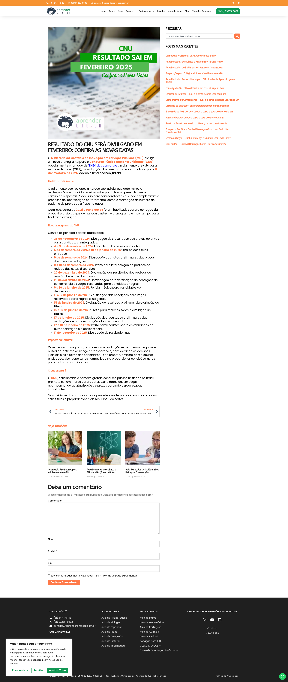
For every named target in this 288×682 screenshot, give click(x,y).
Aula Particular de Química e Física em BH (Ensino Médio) (101, 471)
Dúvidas (161, 11)
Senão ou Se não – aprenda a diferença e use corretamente (196, 123)
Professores (145, 11)
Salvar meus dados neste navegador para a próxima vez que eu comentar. (94, 575)
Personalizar (20, 670)
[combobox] (199, 36)
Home (103, 11)
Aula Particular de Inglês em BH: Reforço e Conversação (142, 471)
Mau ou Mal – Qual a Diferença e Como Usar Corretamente (196, 144)
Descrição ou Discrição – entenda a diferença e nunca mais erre (197, 105)
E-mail (52, 551)
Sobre (112, 11)
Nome (52, 539)
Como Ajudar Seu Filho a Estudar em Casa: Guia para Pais (195, 88)
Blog (187, 11)
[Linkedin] (219, 620)
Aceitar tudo (57, 670)
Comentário (55, 500)
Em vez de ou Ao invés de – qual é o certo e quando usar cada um (199, 111)
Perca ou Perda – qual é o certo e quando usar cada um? (195, 117)
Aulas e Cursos (125, 11)
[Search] (237, 36)
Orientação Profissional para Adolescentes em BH (62, 471)
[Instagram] (233, 3)
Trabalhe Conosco (201, 11)
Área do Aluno (175, 11)
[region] (39, 657)
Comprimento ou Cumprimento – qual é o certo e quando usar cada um (202, 99)
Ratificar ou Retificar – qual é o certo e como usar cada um (196, 94)
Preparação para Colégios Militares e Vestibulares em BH (194, 73)
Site (50, 563)
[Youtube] (239, 3)
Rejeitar (39, 670)
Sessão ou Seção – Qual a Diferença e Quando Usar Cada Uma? (198, 138)
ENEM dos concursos (103, 166)
